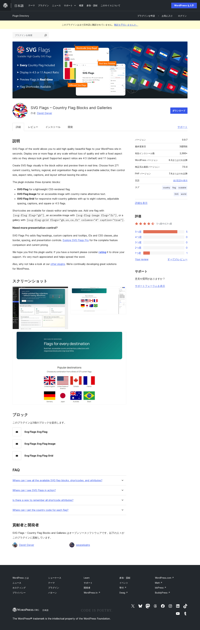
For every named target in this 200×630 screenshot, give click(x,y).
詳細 (18, 126)
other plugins (57, 264)
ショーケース (54, 577)
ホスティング (19, 587)
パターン (52, 592)
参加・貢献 (124, 577)
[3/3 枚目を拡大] (122, 335)
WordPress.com (164, 577)
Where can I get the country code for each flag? (40, 510)
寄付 (122, 587)
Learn (87, 577)
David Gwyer (44, 113)
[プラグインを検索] (45, 35)
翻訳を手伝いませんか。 (126, 24)
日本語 (45, 610)
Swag (123, 592)
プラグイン (53, 587)
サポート (183, 126)
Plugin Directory (20, 15)
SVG (176, 194)
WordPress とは (20, 577)
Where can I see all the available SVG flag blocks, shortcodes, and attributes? (57, 480)
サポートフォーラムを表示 (150, 286)
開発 (70, 126)
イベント (123, 582)
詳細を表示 (141, 202)
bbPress (160, 587)
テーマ (51, 582)
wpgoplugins (83, 544)
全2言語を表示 (180, 180)
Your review (141, 259)
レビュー (33, 126)
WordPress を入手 (184, 5)
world (183, 194)
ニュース (16, 582)
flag (174, 187)
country (166, 187)
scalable (182, 187)
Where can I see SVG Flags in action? (34, 490)
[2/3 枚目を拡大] (122, 290)
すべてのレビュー (178, 259)
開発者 (87, 587)
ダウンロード (178, 110)
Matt (158, 582)
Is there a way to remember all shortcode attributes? (42, 500)
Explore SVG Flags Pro (76, 240)
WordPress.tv (92, 592)
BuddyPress (162, 592)
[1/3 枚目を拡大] (63, 290)
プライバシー (19, 592)
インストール (52, 126)
